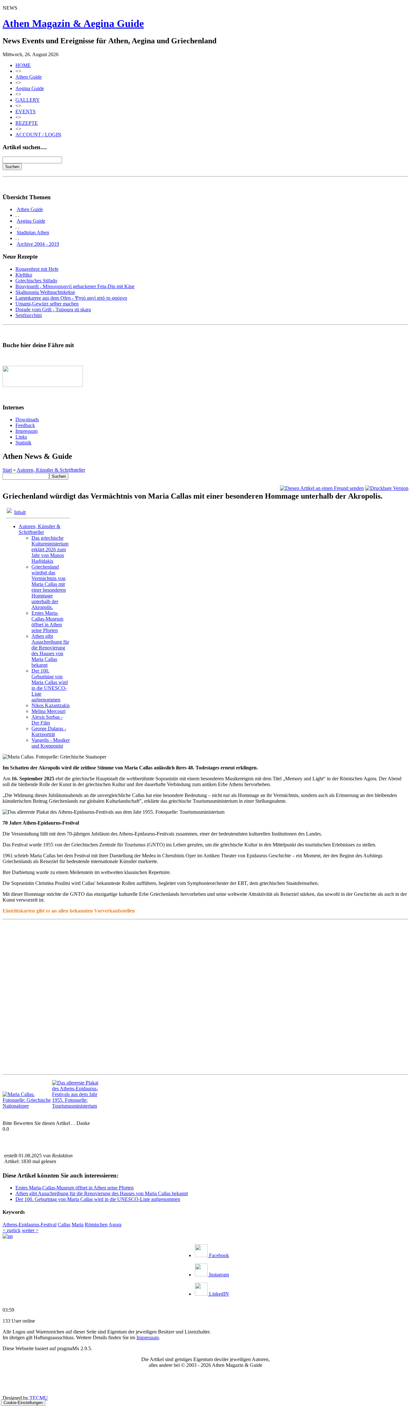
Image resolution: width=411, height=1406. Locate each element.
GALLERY (27, 100)
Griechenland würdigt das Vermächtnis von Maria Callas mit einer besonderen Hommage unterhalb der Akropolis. (48, 587)
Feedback (25, 425)
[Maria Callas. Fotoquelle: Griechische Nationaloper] (27, 1106)
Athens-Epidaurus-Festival (30, 1224)
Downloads (27, 419)
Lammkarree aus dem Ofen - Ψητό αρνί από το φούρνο (71, 298)
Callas (64, 1224)
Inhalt (20, 512)
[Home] (8, 1236)
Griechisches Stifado (36, 280)
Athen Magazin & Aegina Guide (73, 23)
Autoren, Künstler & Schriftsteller (51, 470)
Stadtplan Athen (33, 232)
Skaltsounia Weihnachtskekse (45, 292)
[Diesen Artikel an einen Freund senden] (322, 488)
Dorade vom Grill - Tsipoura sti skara (53, 309)
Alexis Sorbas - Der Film (47, 719)
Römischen (96, 1224)
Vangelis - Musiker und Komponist (50, 743)
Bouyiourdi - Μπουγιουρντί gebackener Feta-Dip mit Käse (75, 286)
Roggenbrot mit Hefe (36, 269)
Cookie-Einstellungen (23, 1402)
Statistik (23, 442)
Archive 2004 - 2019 (38, 244)
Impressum (26, 431)
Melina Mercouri (48, 711)
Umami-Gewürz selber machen (47, 303)
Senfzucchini (28, 315)
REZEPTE (26, 123)
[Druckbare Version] (386, 488)
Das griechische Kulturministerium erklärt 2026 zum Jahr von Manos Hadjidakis (49, 549)
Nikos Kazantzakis (50, 705)
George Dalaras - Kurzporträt (48, 731)
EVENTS (25, 111)
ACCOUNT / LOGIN (38, 134)
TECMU (39, 1398)
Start (7, 470)
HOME (23, 65)
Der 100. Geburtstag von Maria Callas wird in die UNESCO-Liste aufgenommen (49, 685)
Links (21, 437)
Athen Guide (28, 77)
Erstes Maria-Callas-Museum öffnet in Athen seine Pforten (47, 621)
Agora (115, 1224)
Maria (77, 1224)
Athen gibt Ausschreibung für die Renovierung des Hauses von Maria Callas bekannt (50, 650)
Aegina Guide (29, 88)
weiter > (30, 1230)
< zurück (12, 1230)
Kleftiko (23, 275)
